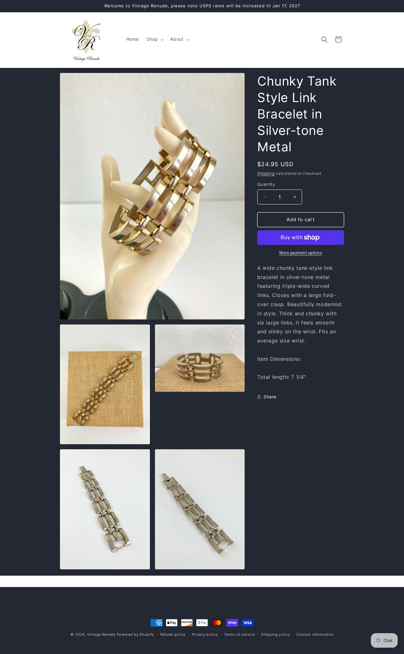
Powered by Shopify (135, 634)
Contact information (314, 634)
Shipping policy (275, 634)
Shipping (266, 173)
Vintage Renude (101, 634)
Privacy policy (205, 634)
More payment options (300, 252)
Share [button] (270, 396)
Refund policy (173, 634)
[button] (154, 39)
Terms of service (239, 634)
